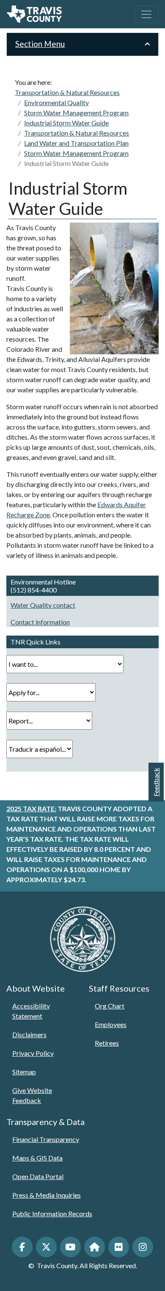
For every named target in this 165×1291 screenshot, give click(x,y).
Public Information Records (52, 1213)
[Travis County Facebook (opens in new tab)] (22, 1247)
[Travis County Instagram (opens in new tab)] (142, 1247)
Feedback (156, 782)
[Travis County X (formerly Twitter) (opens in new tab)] (46, 1247)
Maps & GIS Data (37, 1158)
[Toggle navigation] (146, 14)
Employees (110, 1024)
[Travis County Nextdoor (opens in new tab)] (94, 1247)
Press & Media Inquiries (46, 1195)
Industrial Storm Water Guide (66, 163)
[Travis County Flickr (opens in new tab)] (118, 1247)
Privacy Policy (33, 1053)
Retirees (107, 1043)
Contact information (40, 622)
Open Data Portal (37, 1176)
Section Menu (40, 44)
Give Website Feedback (32, 1095)
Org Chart (109, 1006)
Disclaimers (29, 1034)
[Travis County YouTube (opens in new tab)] (70, 1247)
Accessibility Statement (31, 1011)
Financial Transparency (45, 1139)
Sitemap (24, 1072)
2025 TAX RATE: (31, 808)
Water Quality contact (43, 605)
